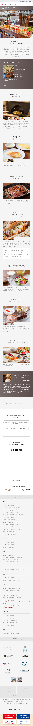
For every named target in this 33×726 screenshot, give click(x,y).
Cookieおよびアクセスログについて (22, 701)
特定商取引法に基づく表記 (8, 699)
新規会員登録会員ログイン (23, 722)
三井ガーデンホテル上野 (8, 532)
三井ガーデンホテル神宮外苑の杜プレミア (13, 515)
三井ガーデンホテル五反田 (9, 534)
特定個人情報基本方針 (26, 699)
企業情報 (8, 692)
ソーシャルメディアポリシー (21, 703)
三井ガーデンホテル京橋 (8, 522)
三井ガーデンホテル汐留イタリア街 (11, 529)
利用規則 (25, 688)
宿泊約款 (8, 688)
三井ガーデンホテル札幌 (8, 542)
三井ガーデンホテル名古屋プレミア (11, 580)
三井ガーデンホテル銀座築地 (10, 527)
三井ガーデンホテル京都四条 (10, 593)
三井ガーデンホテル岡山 (8, 615)
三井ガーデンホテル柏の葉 (9, 555)
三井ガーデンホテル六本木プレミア (11, 512)
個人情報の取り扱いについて (9, 701)
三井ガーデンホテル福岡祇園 (10, 620)
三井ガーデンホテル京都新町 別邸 (11, 590)
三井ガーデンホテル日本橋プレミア (11, 510)
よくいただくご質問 (10, 428)
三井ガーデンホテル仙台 (8, 547)
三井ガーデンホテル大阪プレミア (16, 601)
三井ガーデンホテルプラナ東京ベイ (11, 561)
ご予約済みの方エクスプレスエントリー (23, 716)
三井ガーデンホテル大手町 (9, 519)
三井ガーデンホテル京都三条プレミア (12, 588)
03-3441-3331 (17, 417)
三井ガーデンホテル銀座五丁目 (10, 524)
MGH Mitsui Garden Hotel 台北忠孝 (11, 633)
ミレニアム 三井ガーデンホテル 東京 (11, 507)
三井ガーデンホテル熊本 (8, 625)
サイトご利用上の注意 (10, 703)
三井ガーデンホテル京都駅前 (10, 595)
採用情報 (25, 692)
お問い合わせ (23, 428)
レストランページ (8, 85)
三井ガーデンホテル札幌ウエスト (11, 544)
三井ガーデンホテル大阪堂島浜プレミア (12, 606)
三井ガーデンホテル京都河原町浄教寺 (12, 598)
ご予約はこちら (9, 722)
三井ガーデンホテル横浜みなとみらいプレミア (14, 569)
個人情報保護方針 (17, 699)
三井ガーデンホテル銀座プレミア (11, 505)
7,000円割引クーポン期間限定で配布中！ (10, 716)
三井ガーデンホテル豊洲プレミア (11, 517)
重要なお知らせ (21, 79)
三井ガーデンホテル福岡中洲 (10, 623)
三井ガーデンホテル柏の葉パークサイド (12, 558)
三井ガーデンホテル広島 (8, 618)
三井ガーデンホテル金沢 (8, 577)
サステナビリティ (16, 695)
